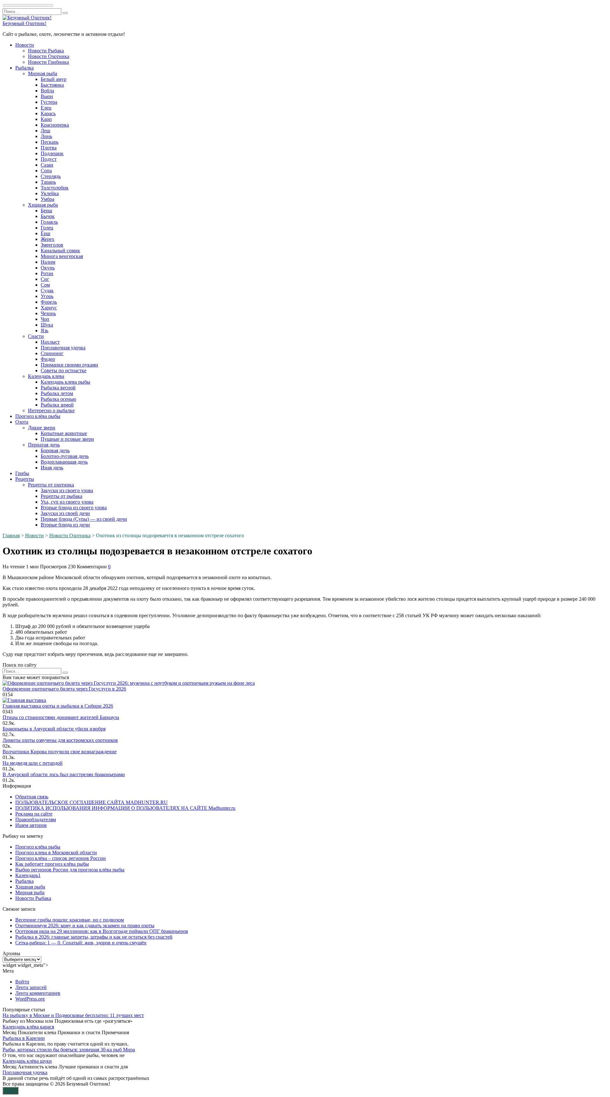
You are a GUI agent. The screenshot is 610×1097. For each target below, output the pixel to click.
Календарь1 (28, 875)
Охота (21, 422)
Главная (11, 535)
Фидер (48, 359)
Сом (45, 284)
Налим (48, 262)
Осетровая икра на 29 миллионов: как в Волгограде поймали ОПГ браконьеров (101, 931)
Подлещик (52, 153)
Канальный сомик (60, 250)
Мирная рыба (42, 73)
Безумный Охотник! (24, 23)
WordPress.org (30, 998)
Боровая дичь (55, 450)
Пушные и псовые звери (67, 439)
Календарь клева (46, 376)
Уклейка (50, 193)
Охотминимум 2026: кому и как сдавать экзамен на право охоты (84, 925)
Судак (47, 290)
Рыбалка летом (57, 393)
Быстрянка (52, 85)
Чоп (45, 319)
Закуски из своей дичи (65, 513)
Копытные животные (64, 433)
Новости (24, 45)
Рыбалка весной (58, 387)
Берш (46, 210)
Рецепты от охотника (51, 484)
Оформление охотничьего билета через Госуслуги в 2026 (64, 688)
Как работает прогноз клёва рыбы (52, 864)
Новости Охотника (48, 56)
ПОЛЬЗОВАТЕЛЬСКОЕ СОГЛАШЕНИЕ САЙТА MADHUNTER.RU (91, 802)
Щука (47, 324)
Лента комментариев (37, 993)
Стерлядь (51, 176)
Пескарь (49, 142)
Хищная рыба (43, 205)
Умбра (47, 199)
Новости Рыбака (46, 50)
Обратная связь (31, 796)
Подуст (49, 159)
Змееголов (52, 245)
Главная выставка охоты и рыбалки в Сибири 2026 (58, 706)
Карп (46, 119)
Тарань (48, 182)
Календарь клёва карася (28, 1026)
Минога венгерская (62, 256)
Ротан (47, 273)
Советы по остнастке (63, 370)
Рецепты (24, 479)
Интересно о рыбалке (51, 410)
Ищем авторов (31, 825)
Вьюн (47, 96)
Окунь (48, 267)
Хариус (49, 307)
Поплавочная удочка (63, 347)
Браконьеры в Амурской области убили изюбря (54, 728)
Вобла (47, 90)
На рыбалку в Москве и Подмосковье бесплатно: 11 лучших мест (73, 1015)
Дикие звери (41, 427)
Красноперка (55, 125)
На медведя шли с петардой (33, 763)
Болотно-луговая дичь (65, 456)
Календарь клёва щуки (27, 1061)
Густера (49, 102)
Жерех (47, 239)
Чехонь (48, 313)
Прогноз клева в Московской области (56, 852)
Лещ (45, 130)
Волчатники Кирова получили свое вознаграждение (60, 751)
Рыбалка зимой (57, 404)
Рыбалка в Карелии (24, 1038)
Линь (46, 136)
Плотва (49, 147)
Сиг (45, 279)
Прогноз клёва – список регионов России (60, 858)
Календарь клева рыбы (65, 382)
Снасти (36, 336)
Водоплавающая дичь (64, 462)
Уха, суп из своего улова (67, 502)
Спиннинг (52, 353)
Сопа (46, 170)
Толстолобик (55, 187)
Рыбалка (24, 67)
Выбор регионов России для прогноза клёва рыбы (70, 869)
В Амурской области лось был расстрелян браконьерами (64, 774)
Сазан (47, 165)
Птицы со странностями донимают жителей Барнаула (61, 717)
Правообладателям (35, 819)
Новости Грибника (48, 62)
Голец (47, 227)
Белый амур (53, 79)
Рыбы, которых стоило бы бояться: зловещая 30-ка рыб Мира (69, 1049)
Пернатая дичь (44, 444)
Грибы (22, 473)
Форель (49, 302)
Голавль (49, 222)
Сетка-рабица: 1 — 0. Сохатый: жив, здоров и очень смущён (80, 942)
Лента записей (31, 987)
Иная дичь (52, 467)
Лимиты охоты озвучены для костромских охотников (60, 740)
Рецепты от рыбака (61, 496)
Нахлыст (50, 342)
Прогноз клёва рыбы (37, 416)
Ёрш (45, 233)
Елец (46, 107)
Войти (22, 981)
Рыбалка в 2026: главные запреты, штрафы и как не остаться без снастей (94, 937)
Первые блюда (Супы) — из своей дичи (84, 519)
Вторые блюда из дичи (65, 524)
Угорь (47, 296)
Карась (48, 113)
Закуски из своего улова (67, 490)
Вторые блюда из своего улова (74, 507)
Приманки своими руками (69, 364)
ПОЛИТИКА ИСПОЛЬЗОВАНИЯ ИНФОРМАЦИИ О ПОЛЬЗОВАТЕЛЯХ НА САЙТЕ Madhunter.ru (125, 808)
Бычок (48, 216)
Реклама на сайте (33, 813)
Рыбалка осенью (58, 399)
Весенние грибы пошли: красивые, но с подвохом (69, 919)
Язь (44, 330)
